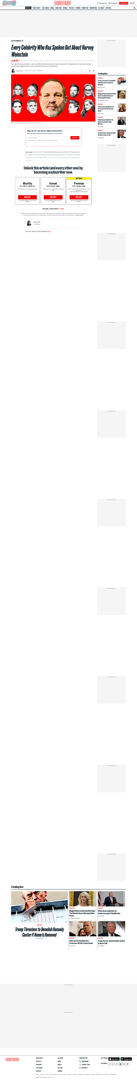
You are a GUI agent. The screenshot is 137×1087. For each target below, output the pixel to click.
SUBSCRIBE (123, 3)
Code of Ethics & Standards (76, 1074)
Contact (42, 1074)
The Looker (45, 8)
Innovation (93, 8)
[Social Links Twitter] (112, 1064)
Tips (47, 1074)
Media (52, 8)
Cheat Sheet (37, 8)
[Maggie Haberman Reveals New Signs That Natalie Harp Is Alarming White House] (122, 98)
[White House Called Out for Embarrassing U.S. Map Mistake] (122, 124)
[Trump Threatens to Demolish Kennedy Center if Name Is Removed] (122, 85)
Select (27, 197)
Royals (65, 8)
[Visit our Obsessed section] (15, 3)
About (38, 1074)
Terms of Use (47, 140)
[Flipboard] (127, 1064)
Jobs (50, 1074)
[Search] (135, 8)
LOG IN (132, 3)
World (60, 1064)
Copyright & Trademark (109, 1074)
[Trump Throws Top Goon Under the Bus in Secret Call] (122, 137)
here (49, 231)
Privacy (65, 1074)
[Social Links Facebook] (109, 1064)
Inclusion (87, 1074)
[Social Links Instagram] (116, 1064)
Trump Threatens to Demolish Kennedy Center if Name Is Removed (39, 932)
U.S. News (101, 8)
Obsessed (58, 8)
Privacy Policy (55, 140)
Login (62, 209)
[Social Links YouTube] (120, 1064)
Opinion (77, 8)
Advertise (55, 1074)
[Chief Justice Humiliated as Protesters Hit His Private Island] (122, 111)
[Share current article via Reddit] (93, 70)
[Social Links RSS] (124, 1064)
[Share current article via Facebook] (81, 70)
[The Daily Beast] (63, 3)
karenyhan (37, 224)
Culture (60, 1068)
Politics (71, 8)
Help (60, 1074)
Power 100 (85, 8)
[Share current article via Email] (89, 70)
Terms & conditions (96, 1074)
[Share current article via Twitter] (85, 70)
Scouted (108, 8)
